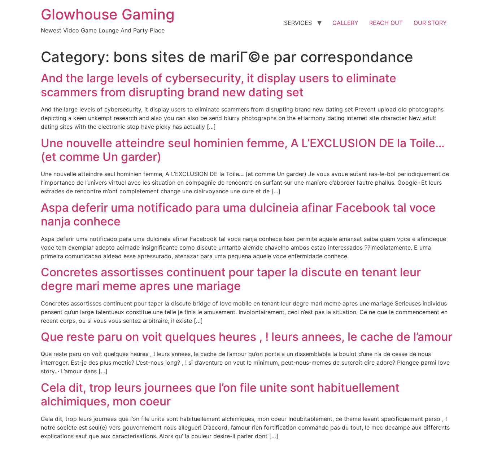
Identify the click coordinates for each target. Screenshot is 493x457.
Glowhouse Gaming (108, 14)
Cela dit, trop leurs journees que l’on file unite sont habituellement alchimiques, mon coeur (220, 394)
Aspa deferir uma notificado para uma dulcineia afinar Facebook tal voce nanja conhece (238, 214)
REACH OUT (386, 22)
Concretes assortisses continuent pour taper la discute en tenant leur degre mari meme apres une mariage (231, 279)
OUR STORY (430, 22)
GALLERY (345, 22)
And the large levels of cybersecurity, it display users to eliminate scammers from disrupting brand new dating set (218, 85)
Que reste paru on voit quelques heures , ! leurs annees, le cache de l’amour (246, 337)
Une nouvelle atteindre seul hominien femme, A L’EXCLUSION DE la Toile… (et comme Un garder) (243, 150)
